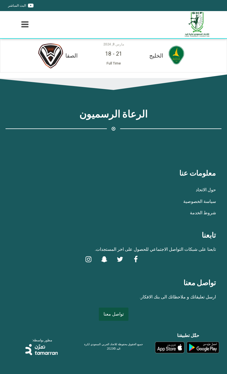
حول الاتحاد (206, 190)
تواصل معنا (114, 314)
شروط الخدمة (203, 213)
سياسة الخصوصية (199, 201)
